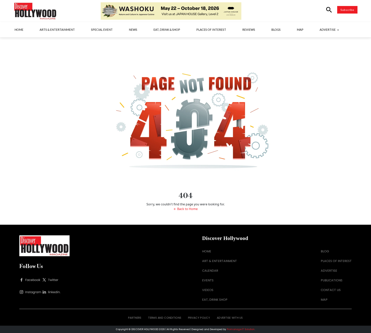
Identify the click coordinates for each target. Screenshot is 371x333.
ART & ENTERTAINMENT (219, 261)
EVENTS (208, 280)
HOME (206, 251)
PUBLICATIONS (331, 280)
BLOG (325, 251)
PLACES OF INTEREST (336, 261)
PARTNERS (134, 318)
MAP (324, 299)
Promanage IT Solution (241, 329)
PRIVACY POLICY (199, 318)
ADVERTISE (329, 270)
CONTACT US (331, 290)
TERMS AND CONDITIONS (164, 318)
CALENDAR (210, 270)
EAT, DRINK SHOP (214, 299)
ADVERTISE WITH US (230, 318)
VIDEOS (207, 290)
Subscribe (347, 9)
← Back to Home (186, 209)
